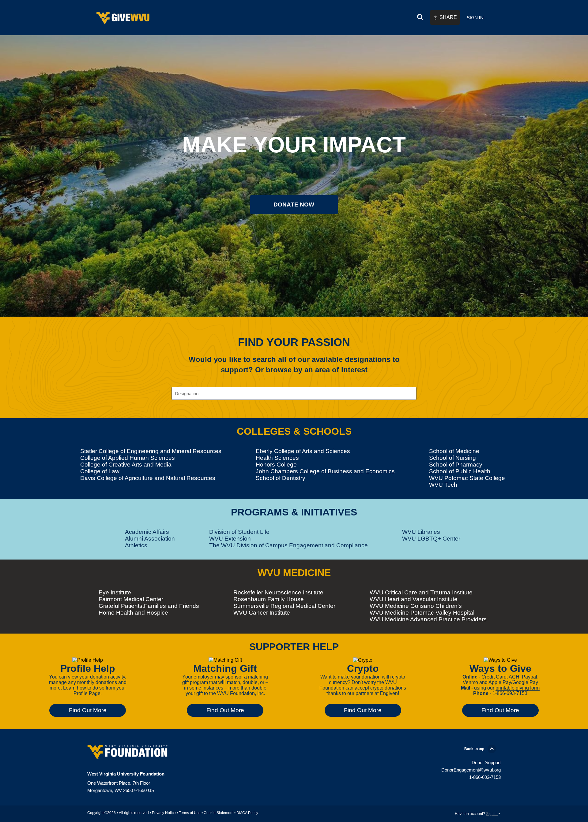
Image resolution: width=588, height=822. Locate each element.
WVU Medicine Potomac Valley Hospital (422, 612)
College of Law (99, 471)
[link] (123, 17)
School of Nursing (452, 458)
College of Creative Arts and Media (126, 464)
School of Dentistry (280, 478)
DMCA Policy (247, 813)
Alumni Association (150, 538)
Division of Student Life (239, 532)
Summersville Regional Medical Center (284, 606)
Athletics (136, 545)
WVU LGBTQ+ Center (431, 538)
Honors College (276, 464)
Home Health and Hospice (133, 612)
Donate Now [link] (293, 204)
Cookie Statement (218, 813)
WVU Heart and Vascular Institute (414, 599)
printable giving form (518, 687)
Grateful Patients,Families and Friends (149, 606)
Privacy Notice (164, 813)
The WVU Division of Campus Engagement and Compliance (288, 545)
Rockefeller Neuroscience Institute (278, 592)
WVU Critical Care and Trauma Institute (421, 592)
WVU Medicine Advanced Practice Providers (428, 619)
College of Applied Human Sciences (127, 458)
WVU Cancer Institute (261, 612)
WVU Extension (230, 538)
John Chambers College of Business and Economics (325, 471)
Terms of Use (190, 813)
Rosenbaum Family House (268, 599)
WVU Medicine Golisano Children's (416, 606)
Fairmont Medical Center (131, 599)
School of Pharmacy (455, 464)
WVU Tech (443, 485)
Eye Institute (115, 592)
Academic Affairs (147, 532)
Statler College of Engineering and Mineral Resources (150, 451)
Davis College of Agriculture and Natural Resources (147, 478)
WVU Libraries (421, 532)
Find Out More (88, 710)
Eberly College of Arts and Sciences (303, 451)
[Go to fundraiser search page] (420, 17)
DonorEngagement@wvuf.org (471, 769)
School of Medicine (454, 451)
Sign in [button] (475, 17)
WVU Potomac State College (467, 478)
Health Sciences (277, 458)
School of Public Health (459, 471)
